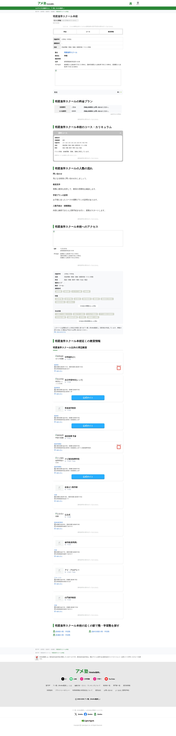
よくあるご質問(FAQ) (122, 690)
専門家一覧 (116, 685)
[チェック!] (119, 368)
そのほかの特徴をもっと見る (88, 306)
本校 (55, 495)
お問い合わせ (108, 690)
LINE (75, 679)
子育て (99, 679)
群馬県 (42, 11)
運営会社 (98, 690)
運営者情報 (126, 685)
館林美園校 (57, 444)
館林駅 (53, 11)
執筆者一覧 (106, 685)
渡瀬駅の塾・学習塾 (63, 635)
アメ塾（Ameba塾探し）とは (62, 685)
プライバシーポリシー (62, 690)
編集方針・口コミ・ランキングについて (87, 685)
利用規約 (50, 690)
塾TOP (37, 11)
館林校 (56, 365)
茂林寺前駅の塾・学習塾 (100, 631)
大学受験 (87, 679)
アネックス (57, 577)
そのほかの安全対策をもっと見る (88, 321)
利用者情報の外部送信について (82, 690)
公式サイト (88, 397)
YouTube (112, 679)
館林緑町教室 (58, 522)
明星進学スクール (70, 52)
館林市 (48, 11)
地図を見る (59, 371)
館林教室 (57, 388)
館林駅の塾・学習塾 (63, 631)
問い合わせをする (60, 332)
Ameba (80, 714)
